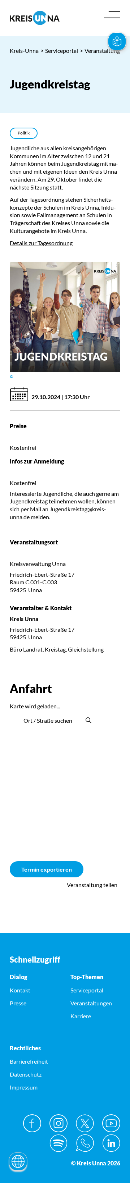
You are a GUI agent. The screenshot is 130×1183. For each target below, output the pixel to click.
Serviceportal (59, 50)
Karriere (80, 1016)
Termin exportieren (46, 869)
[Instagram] (58, 1123)
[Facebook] (32, 1123)
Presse (18, 1003)
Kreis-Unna (24, 50)
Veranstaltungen (103, 50)
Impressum (24, 1087)
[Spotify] (58, 1143)
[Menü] (112, 18)
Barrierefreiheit (29, 1061)
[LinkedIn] (111, 1143)
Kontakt (20, 990)
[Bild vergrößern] (65, 317)
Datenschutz (26, 1074)
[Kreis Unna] (65, 628)
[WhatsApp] (85, 1143)
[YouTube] (111, 1123)
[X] (85, 1123)
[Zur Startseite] (35, 18)
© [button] (11, 376)
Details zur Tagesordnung (41, 242)
